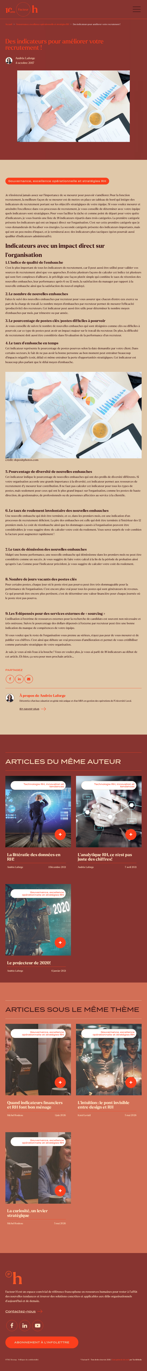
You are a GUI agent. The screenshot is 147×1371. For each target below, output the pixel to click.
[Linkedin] (19, 679)
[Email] (28, 679)
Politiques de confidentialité (28, 1360)
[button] (137, 9)
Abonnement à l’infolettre (41, 1342)
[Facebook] (10, 679)
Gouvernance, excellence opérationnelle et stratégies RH (57, 181)
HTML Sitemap (11, 1360)
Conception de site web (120, 1360)
